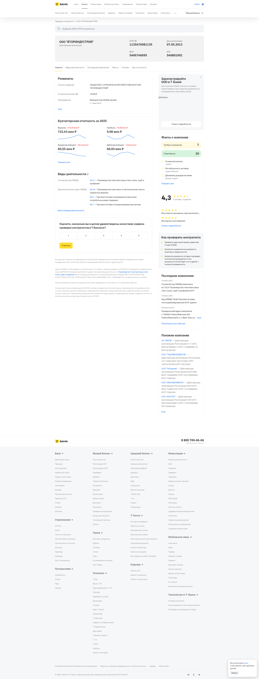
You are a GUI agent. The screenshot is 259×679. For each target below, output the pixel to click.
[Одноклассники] (193, 674)
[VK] (188, 674)
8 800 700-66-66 (192, 440)
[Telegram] (199, 674)
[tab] (58, 67)
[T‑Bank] (61, 4)
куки (246, 663)
